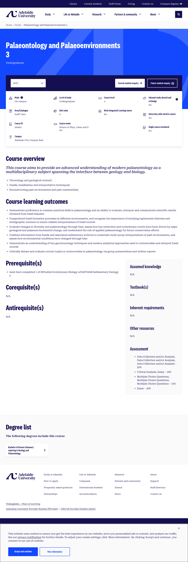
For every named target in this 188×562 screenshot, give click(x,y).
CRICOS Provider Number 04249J (78, 509)
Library (73, 4)
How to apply (51, 481)
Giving (131, 4)
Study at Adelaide (53, 474)
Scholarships (50, 494)
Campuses (84, 481)
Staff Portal (115, 4)
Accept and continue (23, 551)
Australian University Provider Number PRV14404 (32, 509)
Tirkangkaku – (23, 504)
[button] (179, 528)
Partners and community (128, 481)
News (118, 494)
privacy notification (29, 537)
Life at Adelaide (87, 474)
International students (91, 487)
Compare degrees (169, 4)
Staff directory (158, 487)
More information (54, 551)
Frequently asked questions (58, 487)
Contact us (147, 4)
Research (119, 474)
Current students (93, 4)
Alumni (118, 487)
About (153, 474)
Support (154, 481)
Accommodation (88, 494)
